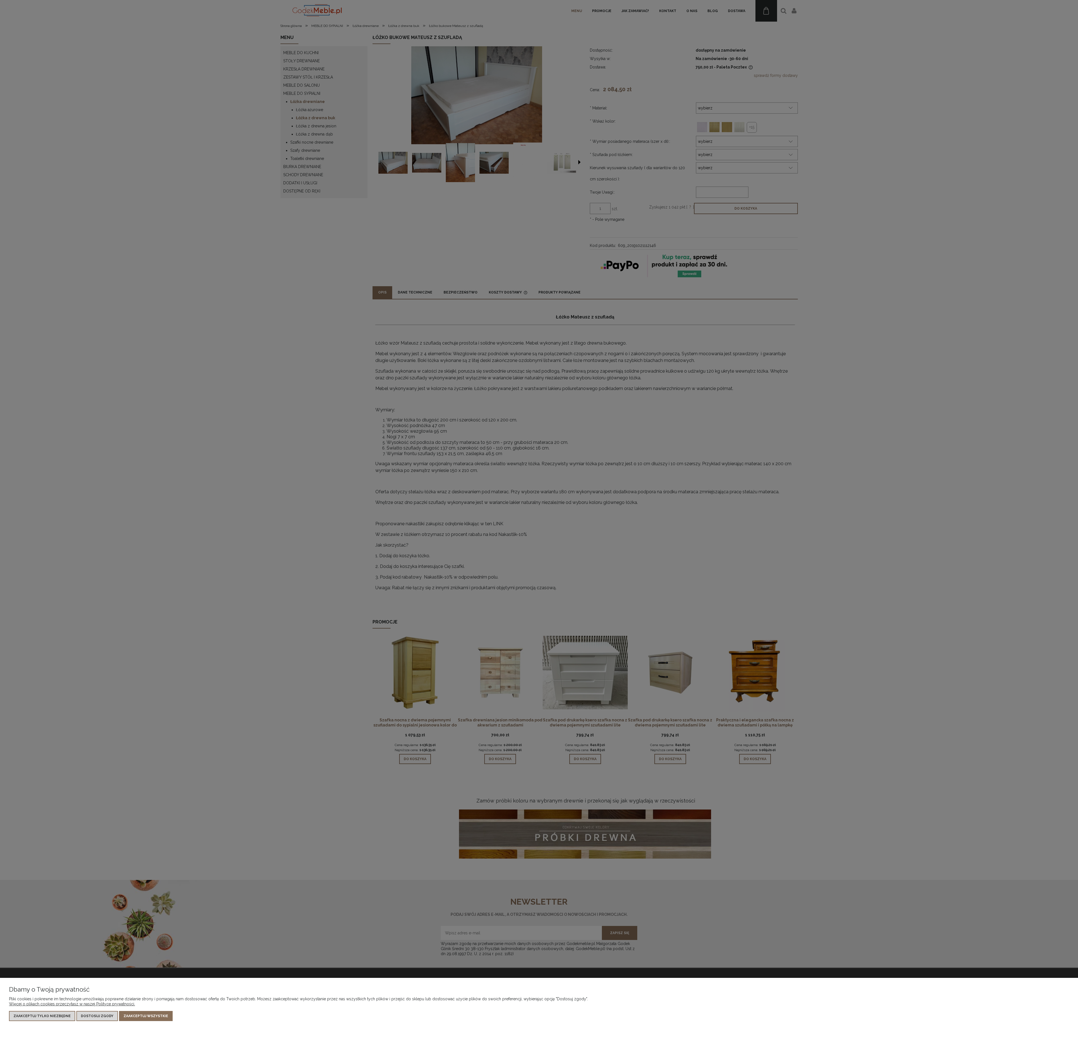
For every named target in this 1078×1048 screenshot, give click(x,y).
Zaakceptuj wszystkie (146, 1016)
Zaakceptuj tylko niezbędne (42, 1016)
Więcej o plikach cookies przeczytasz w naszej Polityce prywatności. (72, 1004)
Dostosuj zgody (97, 1016)
